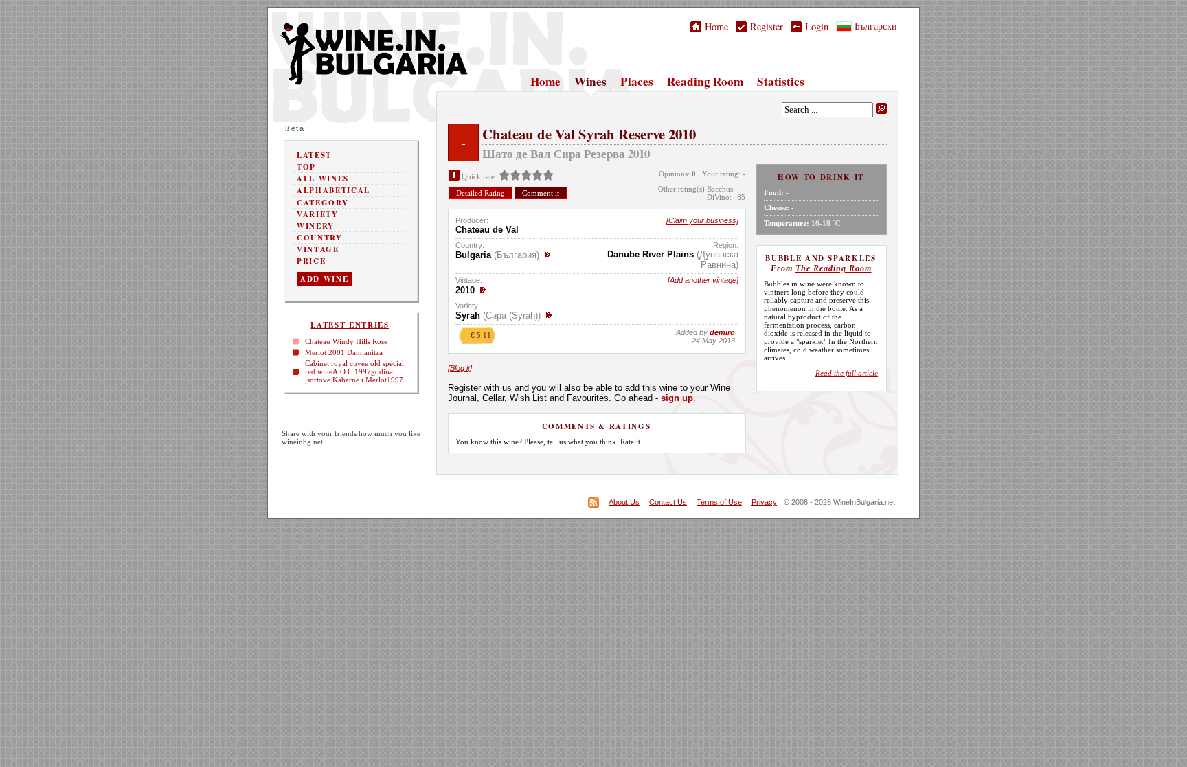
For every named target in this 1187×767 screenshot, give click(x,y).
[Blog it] (460, 368)
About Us (624, 502)
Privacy (764, 502)
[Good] (526, 176)
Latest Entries (349, 324)
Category (322, 202)
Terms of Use (719, 502)
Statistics (780, 81)
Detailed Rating (480, 193)
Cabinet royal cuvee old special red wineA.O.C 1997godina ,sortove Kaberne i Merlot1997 (354, 371)
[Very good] (537, 176)
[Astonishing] (548, 176)
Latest (314, 155)
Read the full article (846, 373)
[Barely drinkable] (504, 176)
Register (765, 26)
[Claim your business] (702, 220)
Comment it (540, 193)
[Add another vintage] (703, 280)
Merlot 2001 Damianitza (344, 352)
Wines (590, 81)
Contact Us (668, 502)
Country (320, 237)
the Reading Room (833, 268)
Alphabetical (333, 190)
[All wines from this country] (547, 255)
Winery (316, 225)
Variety (318, 214)
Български (874, 25)
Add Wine (324, 278)
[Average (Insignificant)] (515, 176)
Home (714, 26)
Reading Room (705, 81)
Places (636, 81)
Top (306, 166)
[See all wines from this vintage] (482, 290)
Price (311, 260)
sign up (677, 398)
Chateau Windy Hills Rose (346, 341)
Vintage (318, 249)
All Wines (323, 178)
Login (815, 26)
